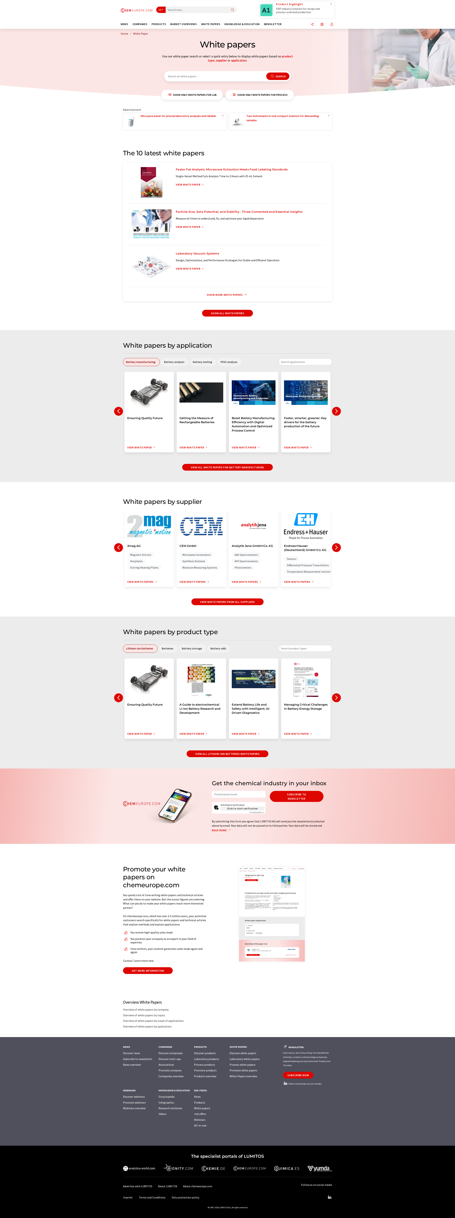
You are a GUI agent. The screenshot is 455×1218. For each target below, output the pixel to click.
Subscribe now (298, 1075)
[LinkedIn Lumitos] (329, 1197)
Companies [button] (140, 24)
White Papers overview (243, 1076)
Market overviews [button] (183, 24)
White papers (202, 1108)
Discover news (131, 1053)
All (160, 9)
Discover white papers (243, 1053)
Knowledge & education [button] (241, 24)
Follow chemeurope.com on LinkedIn (305, 1083)
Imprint (128, 1197)
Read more (219, 830)
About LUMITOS (167, 1186)
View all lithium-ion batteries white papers (227, 754)
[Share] (312, 25)
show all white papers (227, 313)
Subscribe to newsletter (296, 796)
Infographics (166, 1102)
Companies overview (171, 1076)
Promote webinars (134, 1102)
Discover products (205, 1053)
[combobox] (305, 361)
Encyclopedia (167, 1096)
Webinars (199, 1119)
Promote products (205, 1070)
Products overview (205, 1076)
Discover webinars (134, 1096)
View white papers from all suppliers (227, 602)
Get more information (148, 970)
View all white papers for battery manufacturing (227, 467)
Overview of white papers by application (147, 1026)
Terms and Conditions (152, 1197)
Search (280, 76)
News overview (132, 1064)
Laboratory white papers (245, 1059)
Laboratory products (206, 1059)
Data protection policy (185, 1197)
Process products (204, 1064)
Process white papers (243, 1064)
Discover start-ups (170, 1059)
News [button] (124, 24)
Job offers (200, 1114)
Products (199, 1102)
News (197, 1096)
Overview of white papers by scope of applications (153, 1020)
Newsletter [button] (273, 24)
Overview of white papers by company (146, 1009)
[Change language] (322, 25)
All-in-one (200, 1125)
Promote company (170, 1070)
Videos (162, 1114)
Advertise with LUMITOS (137, 1186)
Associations (166, 1064)
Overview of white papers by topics (144, 1015)
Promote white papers (243, 1070)
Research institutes (170, 1108)
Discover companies (171, 1053)
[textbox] (305, 362)
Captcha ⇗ (257, 812)
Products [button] (159, 24)
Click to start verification (242, 808)
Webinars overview (134, 1108)
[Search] (232, 10)
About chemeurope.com (197, 1186)
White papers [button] (210, 24)
